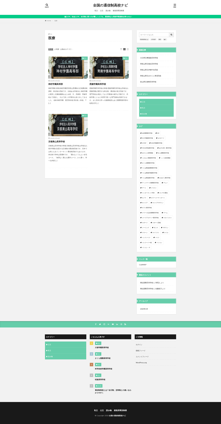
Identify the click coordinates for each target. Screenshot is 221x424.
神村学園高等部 (55, 84)
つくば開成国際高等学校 (149, 168)
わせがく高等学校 (164, 178)
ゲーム (165, 213)
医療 (56, 21)
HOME (49, 21)
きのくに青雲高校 (147, 153)
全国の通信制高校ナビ (110, 5)
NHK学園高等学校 (156, 143)
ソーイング (145, 227)
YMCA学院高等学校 (148, 148)
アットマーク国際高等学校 (150, 183)
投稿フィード (140, 351)
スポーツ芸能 (156, 222)
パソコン (159, 242)
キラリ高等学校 (147, 207)
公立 (101, 11)
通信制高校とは (144, 39)
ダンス (156, 227)
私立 (96, 11)
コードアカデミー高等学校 (150, 218)
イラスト (154, 188)
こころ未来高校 (165, 158)
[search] (171, 34)
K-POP (144, 143)
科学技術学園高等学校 (103, 369)
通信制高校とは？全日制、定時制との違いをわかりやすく (113, 391)
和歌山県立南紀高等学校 (149, 64)
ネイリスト (155, 232)
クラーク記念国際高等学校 (150, 213)
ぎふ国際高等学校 (163, 153)
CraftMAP (142, 265)
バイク (157, 237)
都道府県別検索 (118, 11)
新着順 (50, 49)
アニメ (165, 183)
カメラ (144, 198)
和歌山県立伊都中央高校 (149, 70)
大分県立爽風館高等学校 (149, 58)
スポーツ (145, 222)
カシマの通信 (163, 193)
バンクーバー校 (147, 242)
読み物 (108, 11)
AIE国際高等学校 (147, 133)
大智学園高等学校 (102, 347)
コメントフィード (142, 357)
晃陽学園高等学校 (97, 84)
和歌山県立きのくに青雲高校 (150, 76)
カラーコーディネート (158, 198)
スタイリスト (167, 218)
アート (144, 188)
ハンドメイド (146, 237)
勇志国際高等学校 (146, 283)
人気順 (56, 49)
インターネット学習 (148, 193)
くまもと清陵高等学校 (149, 158)
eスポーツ (161, 138)
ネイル (166, 232)
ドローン (145, 232)
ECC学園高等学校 (147, 138)
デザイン (165, 227)
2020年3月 (144, 309)
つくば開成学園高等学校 (149, 173)
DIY (158, 133)
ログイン (139, 345)
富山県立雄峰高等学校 (148, 82)
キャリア (145, 203)
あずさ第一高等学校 (165, 148)
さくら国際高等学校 (148, 163)
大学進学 (153, 39)
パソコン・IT (146, 247)
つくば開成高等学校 (148, 178)
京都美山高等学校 (56, 141)
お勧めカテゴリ (66, 49)
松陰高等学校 (100, 379)
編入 (165, 39)
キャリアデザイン (157, 203)
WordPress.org (141, 363)
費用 (160, 39)
